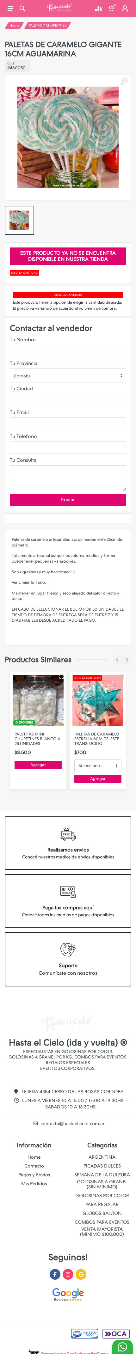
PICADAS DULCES (102, 1165)
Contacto (34, 1165)
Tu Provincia (23, 363)
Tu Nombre (23, 340)
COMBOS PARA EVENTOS (102, 1222)
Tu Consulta (23, 460)
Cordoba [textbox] (22, 376)
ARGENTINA (102, 1157)
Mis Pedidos (34, 1183)
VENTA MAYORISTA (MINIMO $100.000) (102, 1232)
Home (14, 25)
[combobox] (68, 375)
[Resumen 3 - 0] (61, 676)
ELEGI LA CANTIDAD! (24, 272)
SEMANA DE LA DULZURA (102, 1174)
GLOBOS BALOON (102, 1213)
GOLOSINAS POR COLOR (102, 1195)
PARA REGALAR (102, 1204)
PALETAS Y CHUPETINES (47, 25)
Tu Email (19, 412)
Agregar (38, 764)
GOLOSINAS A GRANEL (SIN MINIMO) (102, 1184)
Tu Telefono (23, 436)
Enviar (68, 500)
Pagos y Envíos (34, 1174)
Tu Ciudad (21, 389)
